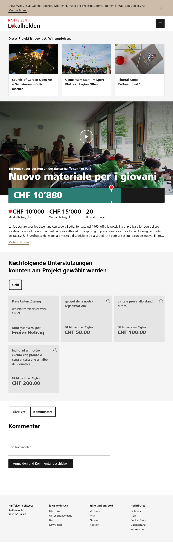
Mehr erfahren (17, 10)
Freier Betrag (28, 332)
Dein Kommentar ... (21, 447)
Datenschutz (138, 524)
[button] (160, 23)
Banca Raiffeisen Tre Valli (72, 168)
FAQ (92, 515)
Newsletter (55, 524)
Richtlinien (137, 511)
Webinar (95, 511)
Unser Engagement (60, 515)
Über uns (54, 511)
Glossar (94, 520)
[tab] (15, 284)
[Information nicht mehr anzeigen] (160, 8)
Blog (51, 520)
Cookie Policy (139, 520)
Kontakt (94, 524)
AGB (133, 515)
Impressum (137, 529)
